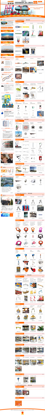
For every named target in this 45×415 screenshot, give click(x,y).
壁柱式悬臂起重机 (32, 357)
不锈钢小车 (17, 177)
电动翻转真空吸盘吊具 (25, 335)
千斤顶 (24, 251)
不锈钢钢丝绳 (31, 123)
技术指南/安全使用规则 (18, 196)
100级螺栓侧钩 (17, 226)
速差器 (24, 102)
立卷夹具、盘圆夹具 (40, 305)
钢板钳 (31, 250)
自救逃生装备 (39, 102)
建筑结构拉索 (39, 165)
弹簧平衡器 (39, 251)
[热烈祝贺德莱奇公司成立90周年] (7, 78)
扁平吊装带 (17, 23)
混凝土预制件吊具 (18, 225)
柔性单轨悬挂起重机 (40, 346)
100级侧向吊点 (32, 225)
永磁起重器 (17, 251)
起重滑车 (39, 250)
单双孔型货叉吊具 (40, 281)
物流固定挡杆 (39, 58)
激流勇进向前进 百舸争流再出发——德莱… (7, 189)
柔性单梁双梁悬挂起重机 (33, 346)
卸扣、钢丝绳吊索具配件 (26, 141)
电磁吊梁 (17, 279)
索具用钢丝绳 (31, 122)
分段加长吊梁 (39, 278)
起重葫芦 (17, 250)
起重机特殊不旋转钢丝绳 (19, 123)
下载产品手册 (26, 119)
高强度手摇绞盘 (17, 83)
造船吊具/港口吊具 (18, 281)
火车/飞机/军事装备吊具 (40, 280)
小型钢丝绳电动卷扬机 (33, 83)
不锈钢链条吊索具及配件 (40, 196)
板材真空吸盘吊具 (18, 335)
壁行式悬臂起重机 (18, 358)
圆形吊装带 (24, 23)
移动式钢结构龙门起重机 (40, 279)
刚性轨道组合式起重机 (18, 346)
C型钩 (23, 305)
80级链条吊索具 (25, 196)
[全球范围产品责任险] (7, 133)
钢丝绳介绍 (17, 122)
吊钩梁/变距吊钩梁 (25, 278)
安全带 (16, 102)
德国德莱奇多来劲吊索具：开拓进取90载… (7, 187)
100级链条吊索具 (32, 196)
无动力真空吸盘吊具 (32, 335)
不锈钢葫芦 (39, 176)
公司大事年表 (17, 399)
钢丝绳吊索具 (17, 141)
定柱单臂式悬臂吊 (18, 357)
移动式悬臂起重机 (40, 357)
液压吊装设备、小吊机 (33, 280)
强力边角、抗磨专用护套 (40, 23)
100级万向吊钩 (39, 225)
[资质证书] (7, 123)
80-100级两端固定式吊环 (26, 225)
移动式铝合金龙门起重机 (19, 280)
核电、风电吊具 (25, 279)
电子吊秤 (17, 252)
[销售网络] (7, 174)
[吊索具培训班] (8, 108)
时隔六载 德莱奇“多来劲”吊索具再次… (6, 190)
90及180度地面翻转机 (25, 324)
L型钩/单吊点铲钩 (32, 305)
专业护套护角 (31, 58)
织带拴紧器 (17, 58)
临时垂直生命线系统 (32, 103)
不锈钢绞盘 (31, 176)
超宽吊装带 (31, 23)
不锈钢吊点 (24, 176)
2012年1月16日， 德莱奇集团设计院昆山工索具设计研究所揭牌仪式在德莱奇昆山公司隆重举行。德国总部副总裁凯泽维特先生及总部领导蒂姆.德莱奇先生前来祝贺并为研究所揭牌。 (7, 149)
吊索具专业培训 (25, 388)
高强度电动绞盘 (25, 83)
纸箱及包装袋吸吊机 (40, 335)
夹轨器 (24, 250)
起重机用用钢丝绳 (40, 122)
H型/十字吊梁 (31, 278)
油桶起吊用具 (31, 251)
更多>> (43, 21)
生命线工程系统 (39, 103)
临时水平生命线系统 (25, 103)
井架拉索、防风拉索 (32, 165)
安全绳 (31, 102)
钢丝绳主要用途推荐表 (25, 122)
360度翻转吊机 (17, 324)
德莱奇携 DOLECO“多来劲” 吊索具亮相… (7, 188)
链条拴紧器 (24, 58)
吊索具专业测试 (17, 388)
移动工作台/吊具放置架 (33, 279)
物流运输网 (17, 59)
